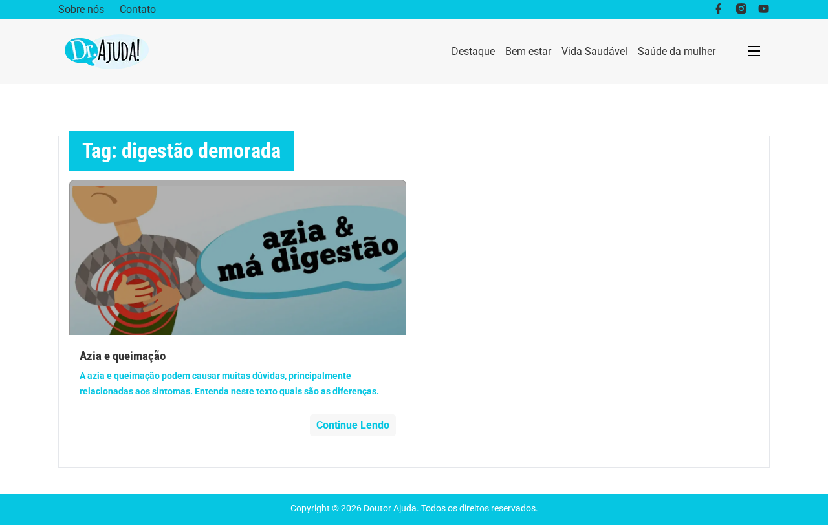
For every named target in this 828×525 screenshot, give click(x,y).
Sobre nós (81, 9)
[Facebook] (718, 9)
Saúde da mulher (676, 51)
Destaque (473, 51)
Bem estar (528, 51)
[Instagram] (741, 9)
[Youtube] (763, 9)
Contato (138, 9)
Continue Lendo (352, 425)
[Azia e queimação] (237, 257)
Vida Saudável (594, 51)
